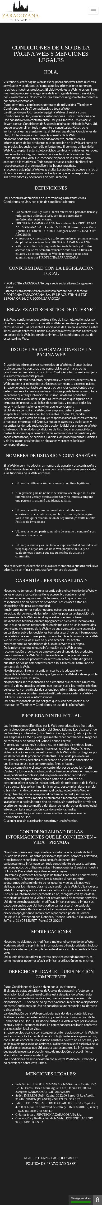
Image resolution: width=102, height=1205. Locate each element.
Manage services (81, 1198)
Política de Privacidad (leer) (51, 1164)
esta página (59, 871)
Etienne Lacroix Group (56, 1158)
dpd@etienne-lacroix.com (33, 913)
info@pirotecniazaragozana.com (75, 1036)
